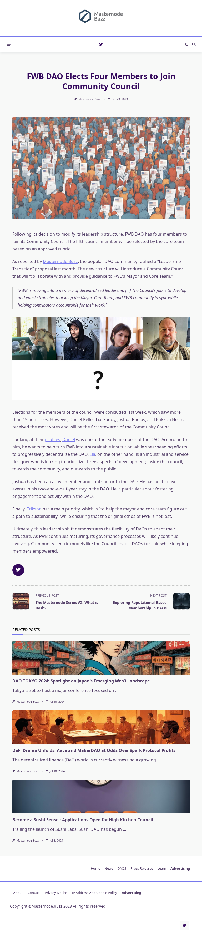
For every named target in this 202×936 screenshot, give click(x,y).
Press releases (141, 868)
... (116, 690)
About (18, 892)
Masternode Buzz (89, 99)
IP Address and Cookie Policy (94, 892)
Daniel (68, 439)
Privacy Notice (56, 892)
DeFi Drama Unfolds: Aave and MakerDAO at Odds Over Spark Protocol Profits (93, 750)
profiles (52, 439)
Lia (92, 454)
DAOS (121, 868)
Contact (34, 892)
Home (95, 868)
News (108, 868)
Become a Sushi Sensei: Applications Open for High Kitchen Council (82, 820)
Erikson (34, 509)
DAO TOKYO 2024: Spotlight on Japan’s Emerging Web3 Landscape (81, 681)
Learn (161, 868)
